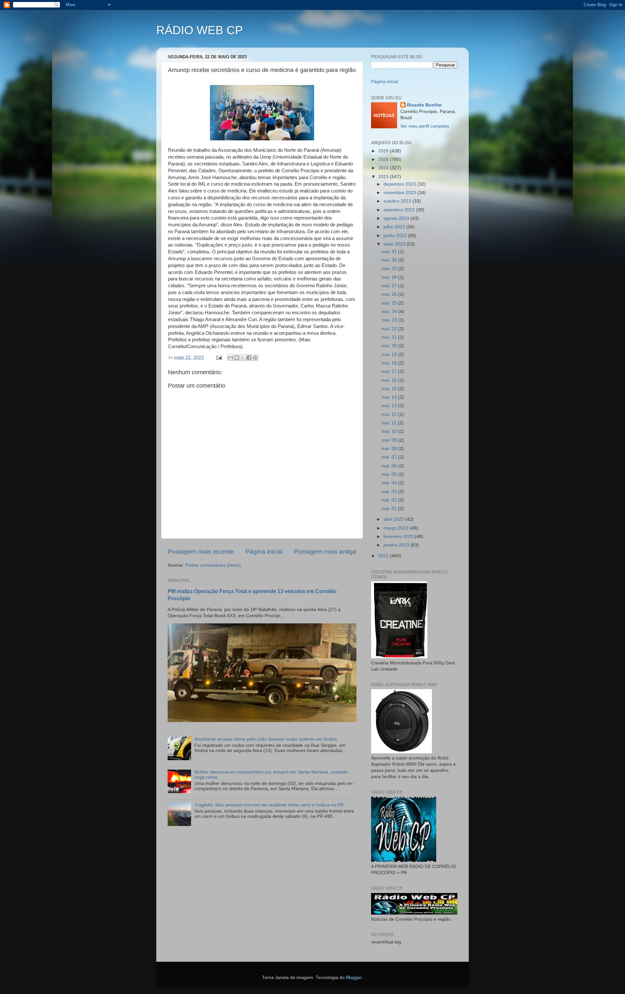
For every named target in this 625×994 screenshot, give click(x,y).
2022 (384, 555)
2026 (384, 151)
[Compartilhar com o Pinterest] (255, 357)
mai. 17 (390, 371)
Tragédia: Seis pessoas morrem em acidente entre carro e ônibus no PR (269, 804)
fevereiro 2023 (399, 536)
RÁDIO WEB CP (199, 30)
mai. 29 (390, 268)
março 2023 (396, 528)
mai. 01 (390, 508)
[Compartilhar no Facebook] (249, 357)
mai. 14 (390, 397)
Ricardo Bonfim (424, 105)
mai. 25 (390, 303)
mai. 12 (390, 414)
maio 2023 (395, 244)
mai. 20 (390, 345)
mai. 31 (390, 251)
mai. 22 (390, 328)
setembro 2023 (399, 209)
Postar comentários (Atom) (213, 565)
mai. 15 (390, 388)
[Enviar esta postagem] (218, 357)
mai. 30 (390, 260)
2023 (384, 176)
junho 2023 (395, 235)
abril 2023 (394, 519)
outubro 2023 (397, 201)
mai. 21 (390, 337)
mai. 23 (390, 320)
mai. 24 (390, 311)
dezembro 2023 (400, 184)
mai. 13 (390, 405)
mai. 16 (390, 380)
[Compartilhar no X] (243, 357)
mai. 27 (390, 285)
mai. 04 (390, 482)
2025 (384, 159)
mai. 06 (390, 465)
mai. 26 (390, 294)
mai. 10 (390, 431)
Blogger (354, 977)
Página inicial (264, 551)
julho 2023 (394, 226)
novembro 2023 (400, 192)
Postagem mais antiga (325, 551)
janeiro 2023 (396, 545)
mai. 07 (390, 457)
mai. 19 (390, 354)
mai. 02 (390, 500)
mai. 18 (390, 363)
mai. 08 (390, 448)
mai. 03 (390, 491)
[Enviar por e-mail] (230, 357)
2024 (384, 167)
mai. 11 (390, 422)
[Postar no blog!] (236, 357)
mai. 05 (390, 474)
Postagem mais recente (201, 551)
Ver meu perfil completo (424, 126)
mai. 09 (390, 440)
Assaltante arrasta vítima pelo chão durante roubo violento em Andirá (265, 739)
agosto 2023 (396, 218)
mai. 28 (390, 277)
